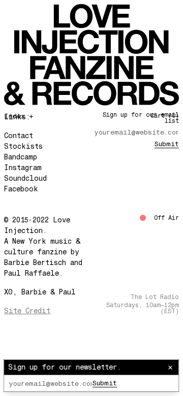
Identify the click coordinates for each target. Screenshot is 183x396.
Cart (164, 115)
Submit (105, 383)
